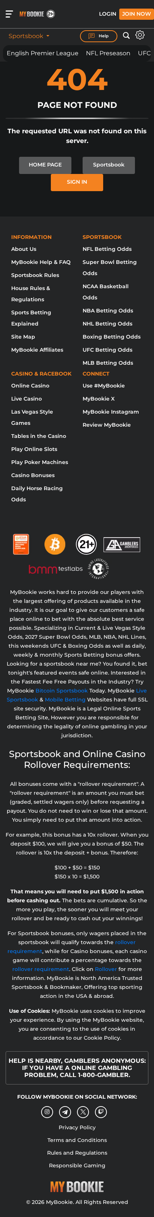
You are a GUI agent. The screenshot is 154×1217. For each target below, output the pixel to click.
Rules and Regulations (77, 1152)
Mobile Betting (65, 699)
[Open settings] (140, 35)
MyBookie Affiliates (37, 349)
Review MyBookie (107, 424)
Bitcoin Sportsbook (62, 690)
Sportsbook (27, 36)
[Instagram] (47, 1112)
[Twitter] (83, 1112)
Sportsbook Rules (35, 275)
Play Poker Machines (39, 462)
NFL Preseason (108, 53)
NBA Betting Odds (108, 310)
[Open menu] (9, 14)
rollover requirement (40, 969)
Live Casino (26, 398)
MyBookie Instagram (111, 411)
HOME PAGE (45, 164)
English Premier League (42, 53)
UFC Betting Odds (107, 349)
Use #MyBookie (104, 385)
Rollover (106, 969)
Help (103, 35)
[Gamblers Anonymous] (122, 541)
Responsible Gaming (77, 1165)
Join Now (136, 13)
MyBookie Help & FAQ (41, 262)
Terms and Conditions (77, 1140)
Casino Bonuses (33, 475)
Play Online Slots (34, 449)
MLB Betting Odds (108, 363)
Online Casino (30, 385)
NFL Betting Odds (107, 249)
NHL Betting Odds (107, 323)
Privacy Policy (77, 1127)
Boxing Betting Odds (112, 336)
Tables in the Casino (38, 436)
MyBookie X (99, 398)
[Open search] (126, 36)
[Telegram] (65, 1112)
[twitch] (101, 1112)
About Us (23, 249)
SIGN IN (77, 181)
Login (107, 13)
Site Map (23, 336)
